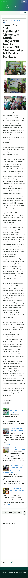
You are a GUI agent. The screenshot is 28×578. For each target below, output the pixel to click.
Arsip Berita (24, 1)
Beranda (24, 513)
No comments (8, 23)
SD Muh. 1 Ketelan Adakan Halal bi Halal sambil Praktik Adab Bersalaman (17, 410)
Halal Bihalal (17, 21)
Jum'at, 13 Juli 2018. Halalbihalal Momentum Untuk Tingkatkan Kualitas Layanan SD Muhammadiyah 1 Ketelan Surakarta (13, 41)
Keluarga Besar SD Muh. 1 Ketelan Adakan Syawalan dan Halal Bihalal (16, 430)
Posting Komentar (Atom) (14, 562)
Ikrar (22, 21)
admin (10, 21)
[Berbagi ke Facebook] (8, 403)
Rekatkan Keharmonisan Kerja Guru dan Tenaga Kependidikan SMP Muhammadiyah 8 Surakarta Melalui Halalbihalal (14, 469)
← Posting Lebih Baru (7, 512)
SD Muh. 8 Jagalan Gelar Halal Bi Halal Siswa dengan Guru (17, 490)
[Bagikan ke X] (6, 403)
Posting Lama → (17, 512)
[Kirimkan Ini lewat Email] (3, 403)
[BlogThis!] (5, 403)
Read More (9, 425)
